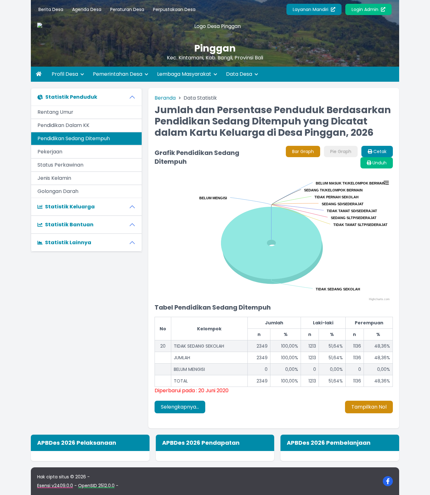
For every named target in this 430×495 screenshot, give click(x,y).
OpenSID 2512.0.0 (96, 485)
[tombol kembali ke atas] (417, 482)
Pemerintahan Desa (118, 74)
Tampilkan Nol (369, 406)
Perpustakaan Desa (174, 9)
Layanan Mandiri (311, 9)
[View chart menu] (386, 182)
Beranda (165, 98)
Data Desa (239, 74)
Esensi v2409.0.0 (55, 485)
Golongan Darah (57, 191)
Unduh (379, 163)
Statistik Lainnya (68, 242)
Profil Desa (65, 74)
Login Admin (366, 9)
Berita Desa (50, 9)
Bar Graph (303, 151)
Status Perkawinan (60, 164)
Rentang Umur (55, 112)
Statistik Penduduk (71, 97)
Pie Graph (340, 151)
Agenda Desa (86, 9)
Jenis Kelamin (54, 178)
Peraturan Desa (127, 9)
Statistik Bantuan (69, 224)
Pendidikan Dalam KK (63, 125)
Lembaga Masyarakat (184, 74)
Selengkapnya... (180, 406)
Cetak (379, 151)
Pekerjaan (49, 151)
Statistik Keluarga (70, 206)
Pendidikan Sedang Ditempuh (73, 138)
